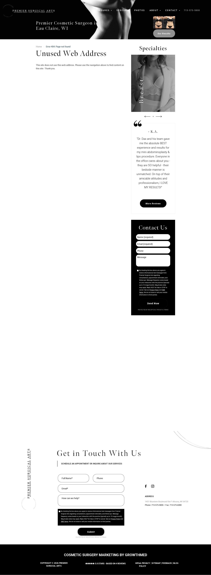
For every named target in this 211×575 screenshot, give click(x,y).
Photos (139, 10)
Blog (175, 563)
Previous (147, 116)
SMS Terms (64, 521)
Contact (172, 10)
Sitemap (156, 563)
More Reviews (153, 203)
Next (159, 116)
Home (39, 46)
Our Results (164, 33)
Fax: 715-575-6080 (173, 505)
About (154, 10)
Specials (123, 10)
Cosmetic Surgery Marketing (91, 554)
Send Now (153, 303)
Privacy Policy (154, 290)
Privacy (160, 310)
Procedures (101, 10)
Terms (165, 310)
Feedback (167, 563)
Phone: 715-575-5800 (154, 505)
